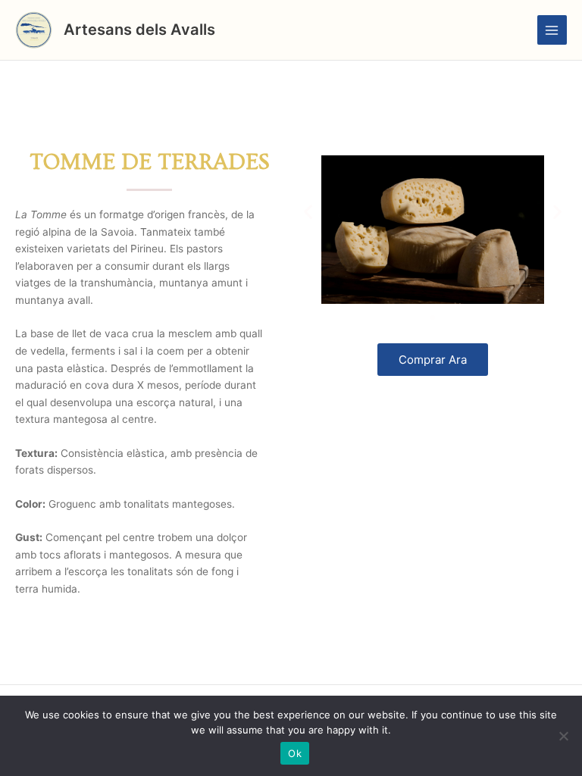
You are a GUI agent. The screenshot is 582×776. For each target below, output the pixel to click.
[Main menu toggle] (552, 30)
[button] (308, 211)
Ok (295, 753)
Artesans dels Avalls (139, 29)
